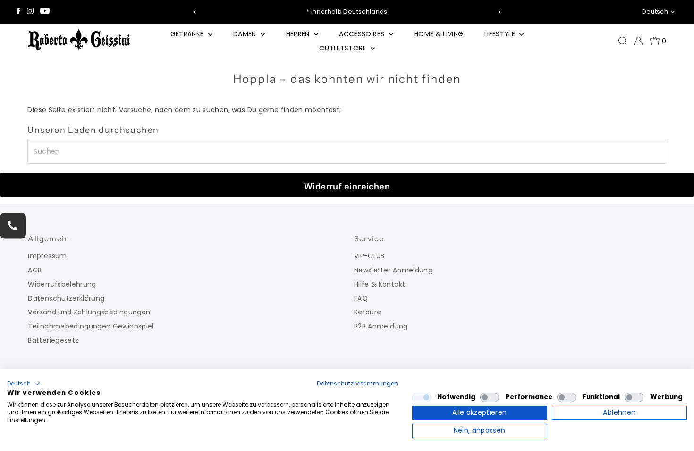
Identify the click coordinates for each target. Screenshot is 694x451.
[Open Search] (622, 41)
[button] (23, 383)
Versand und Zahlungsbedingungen (89, 312)
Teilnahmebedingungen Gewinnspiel (90, 326)
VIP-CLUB (369, 256)
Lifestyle (500, 34)
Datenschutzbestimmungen (357, 383)
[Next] (499, 12)
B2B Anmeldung (381, 326)
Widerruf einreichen (347, 186)
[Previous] (194, 12)
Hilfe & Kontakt (379, 284)
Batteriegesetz (53, 340)
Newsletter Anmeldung (393, 270)
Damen (245, 34)
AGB (35, 270)
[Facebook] (18, 11)
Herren (299, 34)
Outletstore (343, 48)
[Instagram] (30, 11)
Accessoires (362, 34)
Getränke (188, 34)
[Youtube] (45, 11)
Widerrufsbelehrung (62, 284)
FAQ (361, 298)
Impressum (47, 256)
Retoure (367, 312)
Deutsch (655, 11)
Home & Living (439, 34)
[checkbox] (421, 397)
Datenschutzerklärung (66, 298)
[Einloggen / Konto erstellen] (638, 41)
